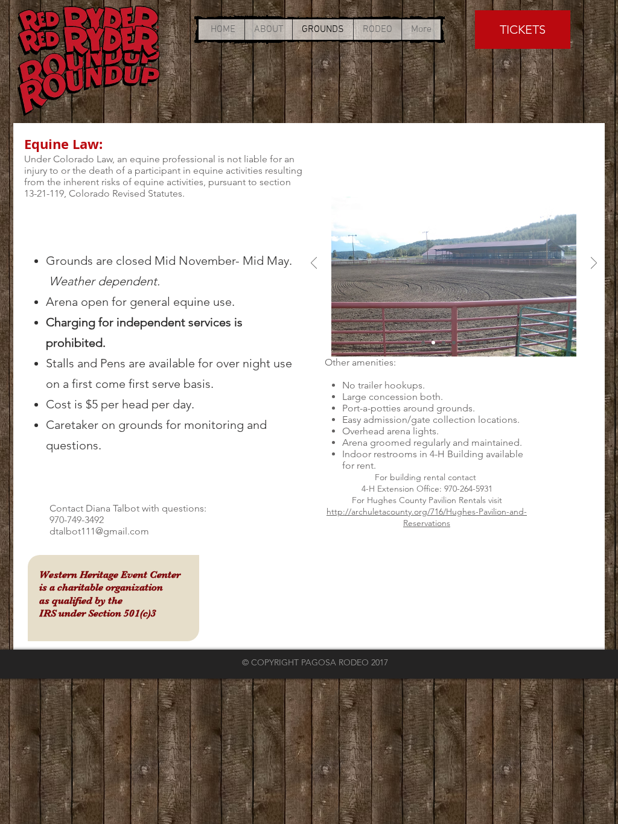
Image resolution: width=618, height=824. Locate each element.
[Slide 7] (484, 342)
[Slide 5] (464, 342)
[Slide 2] (433, 342)
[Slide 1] (423, 342)
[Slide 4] (454, 342)
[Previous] (314, 264)
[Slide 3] (443, 342)
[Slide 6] (474, 342)
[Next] (594, 264)
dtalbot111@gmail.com (99, 531)
